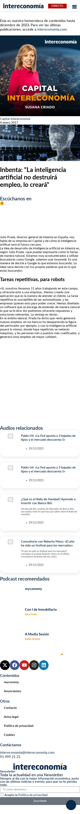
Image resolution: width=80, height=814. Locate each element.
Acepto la (26, 795)
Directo (57, 6)
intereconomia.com (52, 29)
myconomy (11, 682)
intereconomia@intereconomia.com (27, 752)
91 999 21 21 (10, 757)
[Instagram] (34, 665)
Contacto (10, 707)
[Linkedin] (44, 665)
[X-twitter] (5, 665)
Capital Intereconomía (15, 118)
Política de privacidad (18, 725)
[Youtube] (24, 665)
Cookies (9, 734)
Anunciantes (12, 691)
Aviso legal (11, 716)
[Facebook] (14, 665)
